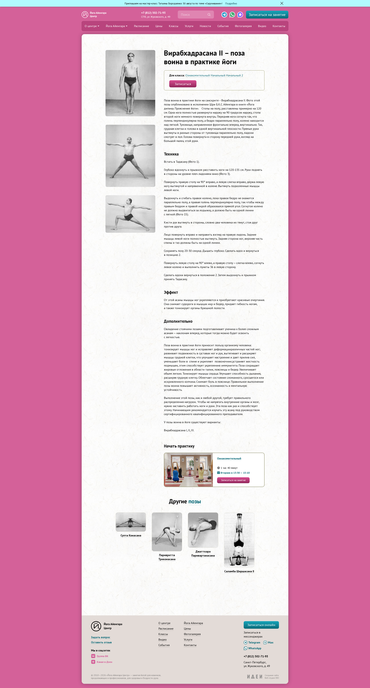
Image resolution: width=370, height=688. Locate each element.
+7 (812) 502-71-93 (153, 13)
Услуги (189, 26)
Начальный (218, 75)
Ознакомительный (197, 75)
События (223, 26)
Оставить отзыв (101, 642)
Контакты (279, 26)
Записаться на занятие (233, 480)
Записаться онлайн (261, 625)
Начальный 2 (234, 75)
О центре (91, 26)
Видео (262, 26)
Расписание (141, 26)
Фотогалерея (243, 26)
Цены (158, 26)
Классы (173, 26)
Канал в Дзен (104, 662)
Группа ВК (102, 656)
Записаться (267, 14)
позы (194, 501)
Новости (205, 26)
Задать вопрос (100, 637)
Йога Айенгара (115, 26)
